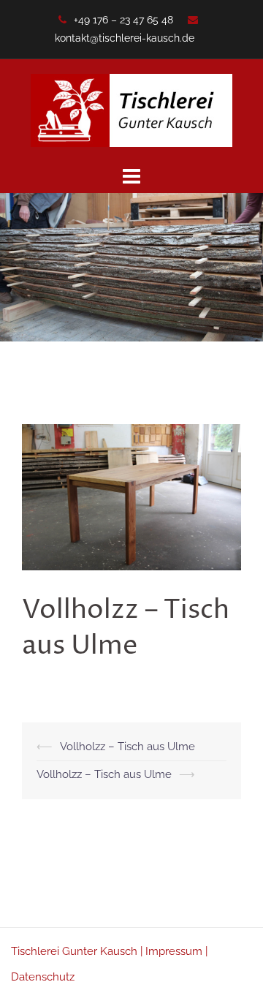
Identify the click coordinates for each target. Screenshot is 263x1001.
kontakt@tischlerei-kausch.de (124, 38)
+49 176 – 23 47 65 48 (123, 20)
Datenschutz (43, 976)
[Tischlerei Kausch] (131, 109)
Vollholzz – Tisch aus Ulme (127, 746)
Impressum (173, 951)
